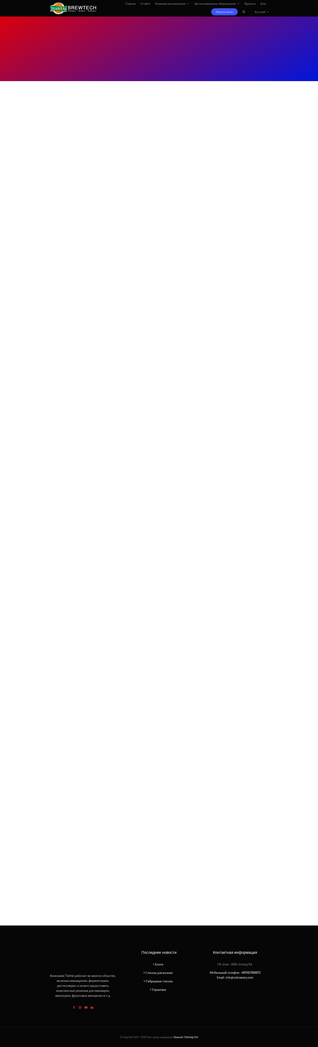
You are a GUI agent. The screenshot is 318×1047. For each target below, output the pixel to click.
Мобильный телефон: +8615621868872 (235, 972)
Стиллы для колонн (159, 972)
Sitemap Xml (191, 1037)
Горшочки (159, 989)
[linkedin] (92, 1007)
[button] (244, 12)
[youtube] (86, 1007)
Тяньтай (178, 1037)
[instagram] (80, 1007)
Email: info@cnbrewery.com (235, 977)
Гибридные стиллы (159, 981)
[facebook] (74, 1007)
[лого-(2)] (73, 3)
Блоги (159, 964)
